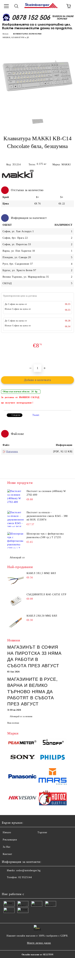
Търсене (42, 832)
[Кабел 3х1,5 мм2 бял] (15, 580)
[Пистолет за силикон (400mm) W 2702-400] (15, 497)
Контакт (7, 854)
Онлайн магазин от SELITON (37, 954)
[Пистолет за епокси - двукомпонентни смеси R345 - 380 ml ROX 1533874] (15, 519)
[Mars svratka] (53, 777)
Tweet (35, 415)
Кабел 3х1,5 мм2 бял (41, 573)
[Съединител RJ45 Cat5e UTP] (15, 601)
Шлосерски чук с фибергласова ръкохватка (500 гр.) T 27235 (45, 535)
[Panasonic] (22, 777)
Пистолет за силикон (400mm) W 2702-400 (46, 493)
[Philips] (53, 758)
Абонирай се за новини (21, 716)
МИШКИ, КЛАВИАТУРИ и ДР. (16, 37)
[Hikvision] (22, 798)
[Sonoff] (53, 743)
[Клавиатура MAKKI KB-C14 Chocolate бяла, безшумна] (37, 112)
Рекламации (10, 839)
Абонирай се (17, 557)
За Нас (6, 847)
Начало (5, 34)
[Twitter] (14, 885)
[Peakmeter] (22, 742)
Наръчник (12, 451)
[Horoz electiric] (53, 798)
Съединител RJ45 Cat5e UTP (46, 594)
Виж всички (13, 723)
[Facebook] (6, 885)
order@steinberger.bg (28, 870)
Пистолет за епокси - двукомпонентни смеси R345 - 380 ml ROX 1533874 (47, 516)
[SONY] (22, 758)
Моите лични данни (39, 943)
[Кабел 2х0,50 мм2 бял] (15, 622)
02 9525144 (25, 877)
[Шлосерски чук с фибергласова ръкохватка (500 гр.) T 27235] (15, 540)
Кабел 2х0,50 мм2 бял (42, 615)
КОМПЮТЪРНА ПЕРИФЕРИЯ (27, 34)
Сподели (16, 415)
